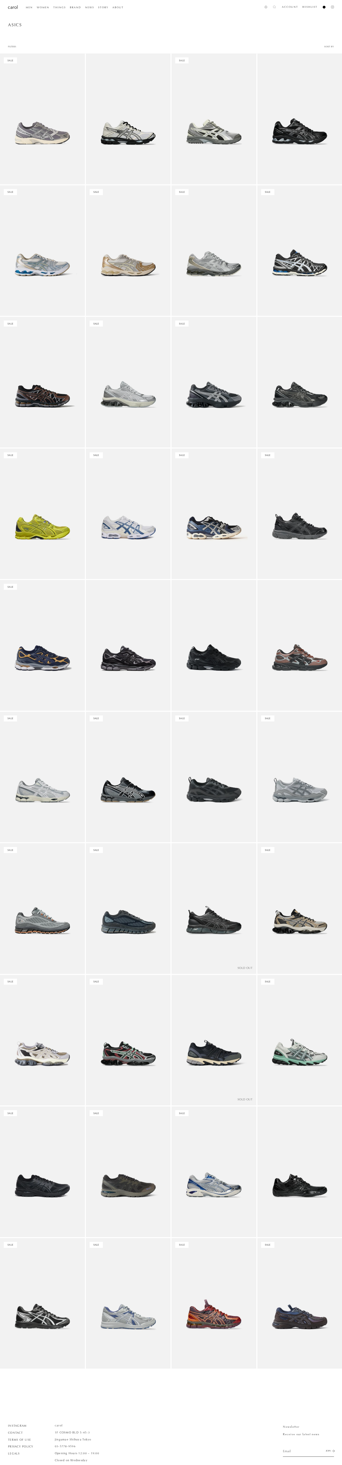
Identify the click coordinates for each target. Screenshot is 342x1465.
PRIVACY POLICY (21, 1446)
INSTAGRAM (17, 1425)
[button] (29, 7)
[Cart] (322, 7)
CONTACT (15, 1432)
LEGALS (14, 1453)
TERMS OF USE (19, 1439)
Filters (12, 46)
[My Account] (266, 7)
